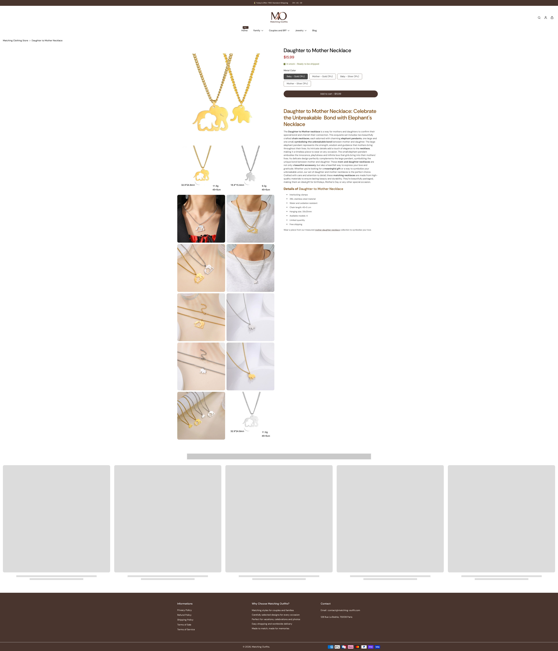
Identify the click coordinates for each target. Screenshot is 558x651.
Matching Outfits (260, 646)
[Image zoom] (225, 95)
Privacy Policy (184, 610)
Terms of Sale (184, 624)
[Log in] (545, 17)
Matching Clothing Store (15, 40)
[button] (331, 94)
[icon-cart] (552, 17)
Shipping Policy (185, 619)
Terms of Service (186, 629)
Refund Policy (184, 615)
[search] (539, 17)
